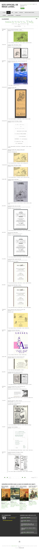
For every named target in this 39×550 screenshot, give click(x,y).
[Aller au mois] (27, 21)
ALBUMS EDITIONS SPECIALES (13, 503)
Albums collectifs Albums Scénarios (4, 502)
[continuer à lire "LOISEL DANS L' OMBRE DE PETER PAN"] (15, 493)
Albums (31, 500)
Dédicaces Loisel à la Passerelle (16, 453)
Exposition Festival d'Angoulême (19, 357)
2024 (6, 503)
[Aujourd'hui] (22, 21)
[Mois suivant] (32, 21)
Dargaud (2, 506)
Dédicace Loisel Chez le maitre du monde (17, 30)
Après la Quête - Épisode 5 (25, 517)
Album (15, 503)
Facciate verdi (21, 547)
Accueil (25, 4)
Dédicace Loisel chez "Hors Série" (16, 166)
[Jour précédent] (10, 21)
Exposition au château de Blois (16, 387)
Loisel (28, 4)
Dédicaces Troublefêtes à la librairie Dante (17, 331)
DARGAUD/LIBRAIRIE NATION (23, 509)
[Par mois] (16, 21)
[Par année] (13, 21)
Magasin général (11, 15)
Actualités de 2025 (26, 518)
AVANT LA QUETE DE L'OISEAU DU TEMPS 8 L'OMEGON (4, 487)
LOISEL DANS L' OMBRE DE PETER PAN (27, 532)
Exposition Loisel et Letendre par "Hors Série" (18, 150)
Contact (12, 517)
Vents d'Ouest (15, 504)
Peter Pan (21, 12)
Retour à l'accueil (14, 545)
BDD (12, 12)
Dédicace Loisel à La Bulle (15, 88)
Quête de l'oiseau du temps (29, 12)
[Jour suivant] (30, 21)
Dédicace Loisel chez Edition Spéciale (17, 233)
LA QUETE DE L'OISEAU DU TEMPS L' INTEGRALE (33, 486)
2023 (32, 503)
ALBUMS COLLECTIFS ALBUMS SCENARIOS (4, 507)
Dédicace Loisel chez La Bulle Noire (16, 180)
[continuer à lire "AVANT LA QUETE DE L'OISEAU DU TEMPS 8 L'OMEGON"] (5, 495)
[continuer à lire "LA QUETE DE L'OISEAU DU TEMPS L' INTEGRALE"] (33, 494)
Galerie (16, 12)
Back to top (19, 542)
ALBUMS (32, 502)
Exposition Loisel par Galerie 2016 (16, 310)
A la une (4, 12)
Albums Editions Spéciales (27, 533)
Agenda (30, 4)
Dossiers (4, 15)
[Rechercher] (25, 21)
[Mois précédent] (7, 21)
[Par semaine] (19, 21)
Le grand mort (18, 15)
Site (14, 517)
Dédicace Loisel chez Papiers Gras (16, 45)
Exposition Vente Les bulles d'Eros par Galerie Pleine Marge (22, 401)
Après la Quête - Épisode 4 (25, 520)
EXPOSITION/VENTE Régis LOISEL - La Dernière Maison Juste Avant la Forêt (27, 524)
